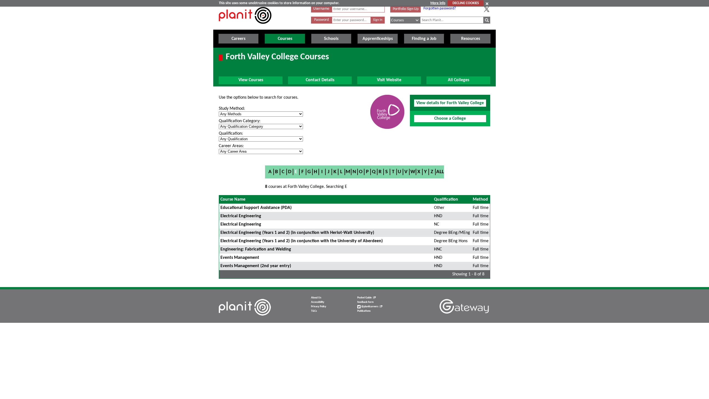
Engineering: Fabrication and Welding (255, 249)
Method (480, 199)
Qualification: (231, 133)
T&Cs (314, 311)
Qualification (446, 199)
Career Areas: (231, 146)
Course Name (232, 199)
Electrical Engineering (240, 216)
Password (321, 20)
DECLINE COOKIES (466, 3)
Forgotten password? (439, 8)
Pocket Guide (364, 297)
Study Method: (232, 108)
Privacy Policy (318, 306)
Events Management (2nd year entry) (255, 266)
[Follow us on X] (486, 9)
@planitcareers (369, 306)
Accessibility (317, 302)
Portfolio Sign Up (405, 9)
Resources (470, 39)
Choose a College (450, 118)
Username (321, 9)
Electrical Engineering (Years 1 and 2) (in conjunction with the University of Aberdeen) (301, 241)
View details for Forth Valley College (450, 103)
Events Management (239, 257)
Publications (364, 311)
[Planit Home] (245, 27)
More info (437, 3)
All (440, 172)
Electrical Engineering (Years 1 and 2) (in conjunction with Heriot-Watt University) (297, 233)
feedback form (365, 302)
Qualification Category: (239, 121)
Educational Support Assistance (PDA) (256, 208)
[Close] (487, 3)
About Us (316, 297)
